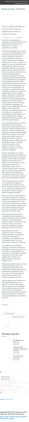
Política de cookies (7, 418)
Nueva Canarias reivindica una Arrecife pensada (20, 348)
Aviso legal (4, 417)
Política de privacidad (18, 417)
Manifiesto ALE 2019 (6, 399)
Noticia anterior (9, 313)
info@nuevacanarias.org (21, 3)
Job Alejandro (18, 37)
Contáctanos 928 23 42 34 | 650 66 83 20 (16, 1)
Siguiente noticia (18, 317)
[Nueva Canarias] (8, 9)
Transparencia (20, 9)
